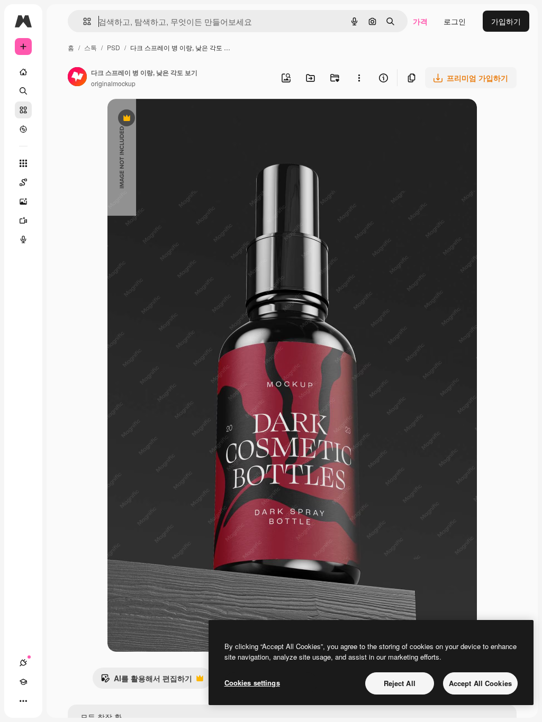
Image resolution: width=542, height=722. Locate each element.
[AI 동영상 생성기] (23, 220)
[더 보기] (23, 700)
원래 (168, 119)
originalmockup (113, 83)
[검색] (23, 90)
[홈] (23, 71)
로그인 (455, 21)
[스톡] (23, 109)
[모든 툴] (23, 163)
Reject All (399, 683)
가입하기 (506, 21)
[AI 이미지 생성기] (23, 201)
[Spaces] (23, 182)
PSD (113, 47)
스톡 (90, 47)
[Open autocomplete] (82, 21)
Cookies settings (252, 683)
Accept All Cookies (480, 683)
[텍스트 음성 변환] (23, 239)
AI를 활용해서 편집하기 (146, 681)
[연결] (23, 662)
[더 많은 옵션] (358, 77)
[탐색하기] (23, 129)
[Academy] (23, 681)
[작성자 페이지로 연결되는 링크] (77, 77)
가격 (420, 21)
